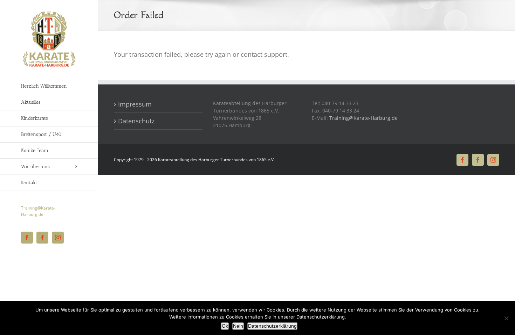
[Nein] (506, 318)
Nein (238, 326)
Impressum (136, 104)
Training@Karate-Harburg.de (38, 211)
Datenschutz (136, 121)
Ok (225, 326)
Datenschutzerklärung (272, 326)
